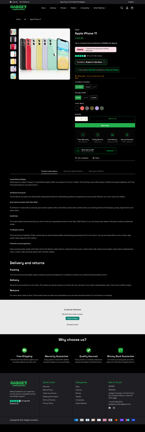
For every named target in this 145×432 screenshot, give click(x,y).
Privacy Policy (48, 403)
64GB (78, 98)
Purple (97, 108)
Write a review (72, 318)
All (25, 19)
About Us (112, 390)
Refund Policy (48, 390)
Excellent (80, 87)
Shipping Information (50, 397)
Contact (111, 386)
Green (102, 108)
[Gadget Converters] (18, 8)
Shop (43, 8)
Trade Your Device (49, 393)
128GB (86, 98)
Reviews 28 (14, 403)
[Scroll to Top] (141, 421)
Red (82, 108)
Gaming (53, 8)
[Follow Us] (114, 408)
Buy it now (105, 125)
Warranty (46, 386)
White (87, 108)
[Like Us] (110, 408)
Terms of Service (49, 400)
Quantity (78, 114)
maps (115, 398)
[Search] (122, 7)
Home (18, 19)
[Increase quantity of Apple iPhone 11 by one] (86, 119)
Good (88, 87)
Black (77, 108)
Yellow (92, 108)
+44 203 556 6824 (116, 402)
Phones (63, 8)
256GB (94, 98)
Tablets (73, 8)
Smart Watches (99, 8)
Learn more (89, 50)
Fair (95, 87)
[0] (132, 7)
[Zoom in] (66, 32)
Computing (85, 8)
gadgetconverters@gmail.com (120, 404)
